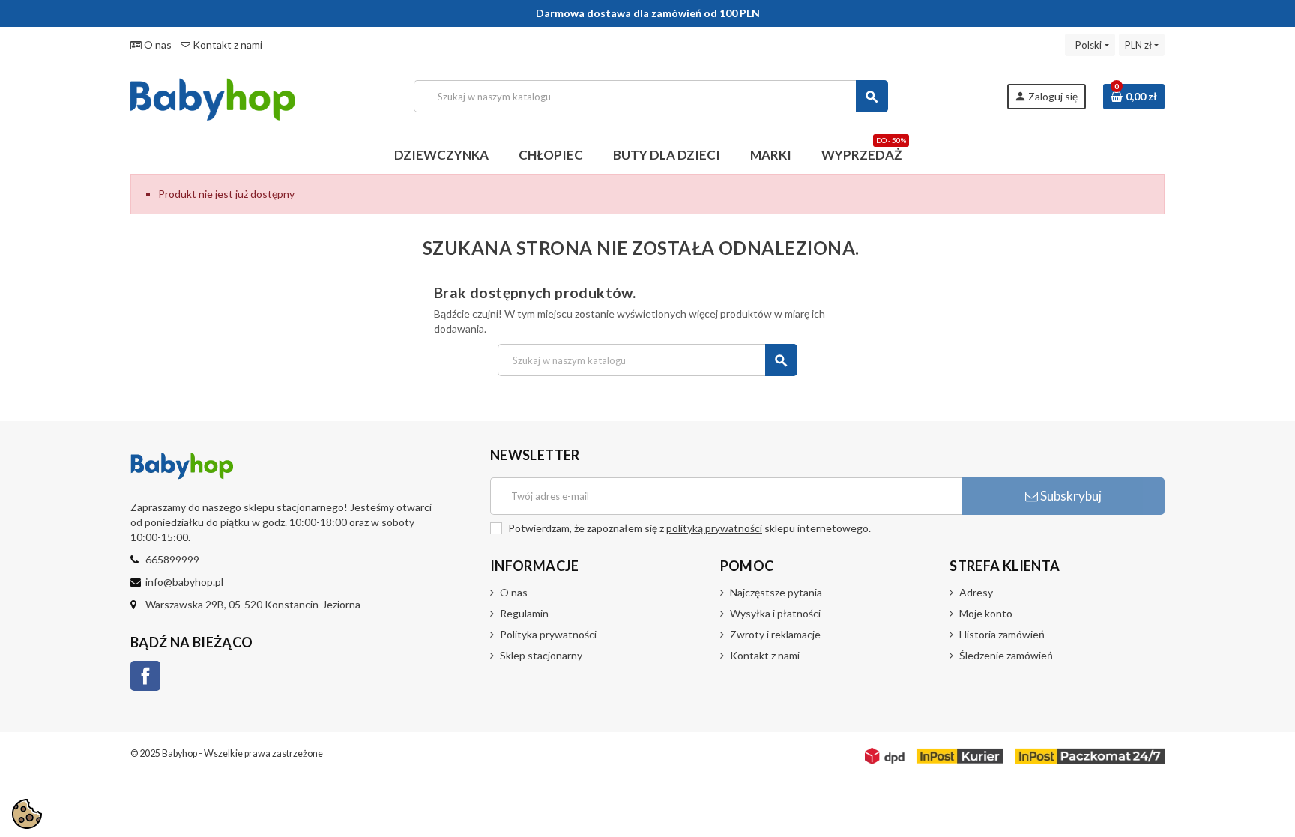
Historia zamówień (1002, 634)
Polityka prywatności (548, 634)
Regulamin (524, 613)
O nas (157, 44)
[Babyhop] (212, 94)
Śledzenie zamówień (1006, 655)
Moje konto (985, 613)
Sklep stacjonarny (541, 655)
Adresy (976, 592)
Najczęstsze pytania (776, 592)
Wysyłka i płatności (775, 613)
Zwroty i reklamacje (775, 634)
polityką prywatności (714, 528)
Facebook (145, 676)
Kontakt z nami (226, 44)
